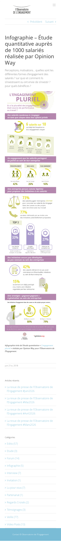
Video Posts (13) (16, 524)
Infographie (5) (15, 465)
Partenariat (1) (15, 495)
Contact (16, 534)
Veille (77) (12, 517)
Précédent (36, 21)
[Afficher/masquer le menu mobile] (54, 5)
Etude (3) (12, 451)
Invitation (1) (14, 480)
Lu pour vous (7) (16, 487)
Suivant (49, 21)
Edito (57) (12, 443)
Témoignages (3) (16, 509)
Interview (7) (14, 473)
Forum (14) (13, 458)
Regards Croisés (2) (18, 502)
